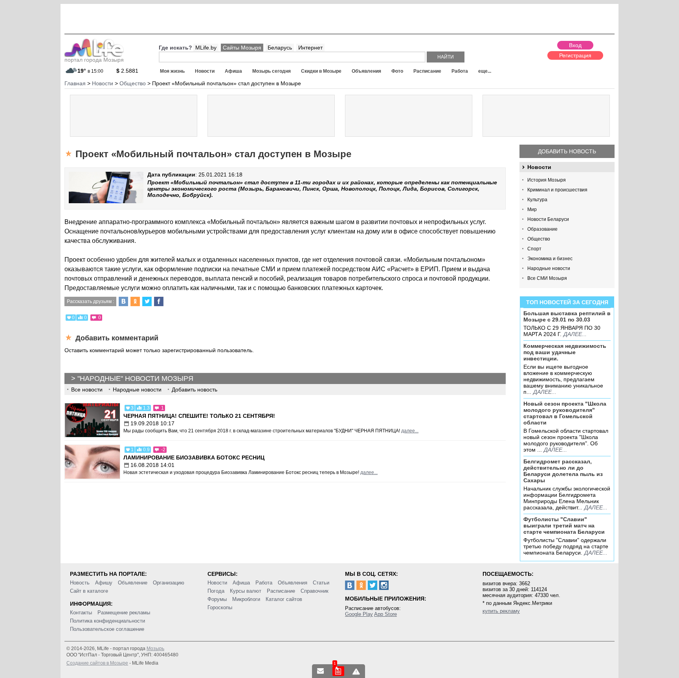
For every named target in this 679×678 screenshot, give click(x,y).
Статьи (321, 583)
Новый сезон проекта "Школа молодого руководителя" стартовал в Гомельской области (564, 413)
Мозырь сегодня (271, 71)
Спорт (534, 249)
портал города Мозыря (94, 60)
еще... (484, 71)
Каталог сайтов (284, 599)
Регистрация (575, 55)
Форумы (217, 599)
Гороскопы (219, 607)
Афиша (233, 71)
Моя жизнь (172, 71)
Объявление (132, 583)
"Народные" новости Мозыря (135, 378)
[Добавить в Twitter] (147, 301)
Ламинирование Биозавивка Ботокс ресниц (193, 457)
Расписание (427, 71)
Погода (215, 591)
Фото (397, 71)
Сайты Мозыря (242, 47)
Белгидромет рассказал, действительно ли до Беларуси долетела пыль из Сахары (563, 470)
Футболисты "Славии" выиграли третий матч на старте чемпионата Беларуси (564, 525)
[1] (338, 671)
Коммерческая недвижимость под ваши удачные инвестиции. (564, 352)
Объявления (366, 71)
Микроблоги (246, 599)
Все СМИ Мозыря (547, 278)
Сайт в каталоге (89, 591)
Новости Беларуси (548, 219)
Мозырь (155, 648)
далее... (575, 334)
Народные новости (548, 268)
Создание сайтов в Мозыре (97, 663)
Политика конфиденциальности (107, 621)
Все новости (87, 389)
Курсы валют (245, 591)
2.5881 (127, 71)
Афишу (103, 583)
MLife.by (206, 47)
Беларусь (280, 47)
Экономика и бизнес (550, 258)
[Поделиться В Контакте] (123, 301)
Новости (205, 71)
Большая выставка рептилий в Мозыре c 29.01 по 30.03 (567, 316)
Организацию (168, 583)
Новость (80, 583)
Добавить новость (567, 151)
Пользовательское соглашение (107, 629)
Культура (537, 199)
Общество (538, 239)
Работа (459, 71)
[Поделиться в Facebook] (158, 301)
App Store (385, 614)
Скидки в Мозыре (321, 71)
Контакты (81, 613)
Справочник (314, 591)
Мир (532, 209)
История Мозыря (546, 180)
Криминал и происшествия (557, 190)
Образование (542, 229)
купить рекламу (501, 611)
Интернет (310, 47)
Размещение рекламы (123, 613)
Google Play (359, 614)
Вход (575, 45)
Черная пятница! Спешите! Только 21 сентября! (199, 416)
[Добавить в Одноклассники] (135, 301)
